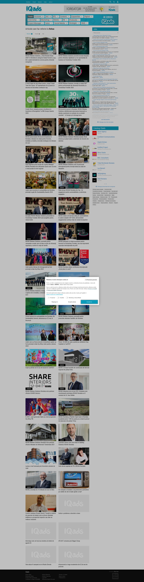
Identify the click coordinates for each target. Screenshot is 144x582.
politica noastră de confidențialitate (54, 294)
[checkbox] (50, 297)
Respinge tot (55, 302)
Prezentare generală (92, 279)
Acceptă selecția (72, 302)
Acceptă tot (89, 302)
